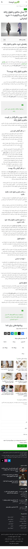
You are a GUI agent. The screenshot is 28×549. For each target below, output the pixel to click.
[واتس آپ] (15, 333)
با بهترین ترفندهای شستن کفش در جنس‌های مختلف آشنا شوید (11, 492)
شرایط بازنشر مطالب (8, 539)
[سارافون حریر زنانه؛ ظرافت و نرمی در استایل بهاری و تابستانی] (21, 388)
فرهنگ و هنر (10, 528)
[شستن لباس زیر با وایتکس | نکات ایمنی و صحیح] (7, 376)
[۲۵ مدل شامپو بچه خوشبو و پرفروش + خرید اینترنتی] (23, 502)
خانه (25, 6)
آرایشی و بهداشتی (22, 525)
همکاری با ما (12, 541)
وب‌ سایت (25, 434)
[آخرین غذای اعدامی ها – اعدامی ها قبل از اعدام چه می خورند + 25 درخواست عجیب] (23, 470)
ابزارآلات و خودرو (23, 521)
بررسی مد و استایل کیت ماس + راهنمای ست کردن (21, 381)
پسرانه (14, 342)
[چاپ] (5, 333)
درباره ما (19, 539)
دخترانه (5, 342)
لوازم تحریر (10, 524)
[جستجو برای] (2, 2)
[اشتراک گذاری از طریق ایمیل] (8, 333)
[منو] (26, 2)
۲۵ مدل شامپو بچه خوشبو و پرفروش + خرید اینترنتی (10, 500)
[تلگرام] (12, 333)
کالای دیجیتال (23, 528)
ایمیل (26, 428)
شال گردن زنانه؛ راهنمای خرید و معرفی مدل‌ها (7, 369)
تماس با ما (15, 539)
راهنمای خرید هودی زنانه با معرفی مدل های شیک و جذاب (7, 393)
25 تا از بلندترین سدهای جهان (12, 507)
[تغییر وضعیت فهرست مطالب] (3, 40)
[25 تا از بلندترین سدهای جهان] (23, 508)
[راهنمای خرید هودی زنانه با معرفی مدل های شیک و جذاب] (7, 388)
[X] (19, 333)
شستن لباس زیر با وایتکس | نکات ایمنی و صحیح (7, 381)
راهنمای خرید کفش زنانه (14, 543)
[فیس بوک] (22, 333)
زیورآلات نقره (5, 348)
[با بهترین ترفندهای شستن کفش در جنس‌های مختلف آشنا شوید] (23, 494)
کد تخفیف (11, 521)
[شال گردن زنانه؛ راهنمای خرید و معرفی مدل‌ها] (7, 364)
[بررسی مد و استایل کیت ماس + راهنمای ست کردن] (21, 376)
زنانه (17, 6)
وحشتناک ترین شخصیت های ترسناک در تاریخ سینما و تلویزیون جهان (10, 475)
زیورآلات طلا (14, 348)
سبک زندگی (24, 523)
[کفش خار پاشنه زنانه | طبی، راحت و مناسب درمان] (21, 364)
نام (26, 422)
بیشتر (5, 457)
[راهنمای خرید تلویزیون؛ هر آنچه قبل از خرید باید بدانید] (23, 483)
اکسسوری (23, 342)
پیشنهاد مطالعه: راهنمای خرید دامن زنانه (14, 110)
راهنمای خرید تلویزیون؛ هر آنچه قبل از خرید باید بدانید (10, 481)
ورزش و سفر (10, 519)
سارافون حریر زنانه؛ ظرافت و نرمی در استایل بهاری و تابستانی (21, 394)
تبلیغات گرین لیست (19, 541)
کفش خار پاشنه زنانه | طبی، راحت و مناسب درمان (21, 369)
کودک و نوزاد (10, 517)
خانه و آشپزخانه (23, 519)
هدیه (12, 526)
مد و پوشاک (21, 6)
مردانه (23, 354)
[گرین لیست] (14, 2)
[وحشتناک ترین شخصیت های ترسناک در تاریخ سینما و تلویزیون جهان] (23, 476)
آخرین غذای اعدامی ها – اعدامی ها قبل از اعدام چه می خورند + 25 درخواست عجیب (10, 470)
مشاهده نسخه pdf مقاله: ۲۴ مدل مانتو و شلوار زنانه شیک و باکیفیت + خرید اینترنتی (14, 317)
